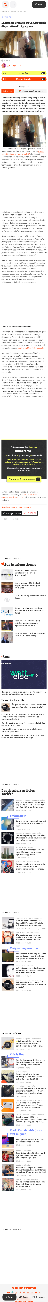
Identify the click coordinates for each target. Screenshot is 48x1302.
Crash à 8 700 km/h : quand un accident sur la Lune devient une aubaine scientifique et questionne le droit (22, 716)
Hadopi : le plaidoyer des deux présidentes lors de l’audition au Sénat (29, 610)
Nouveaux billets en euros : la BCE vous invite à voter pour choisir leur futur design (22, 736)
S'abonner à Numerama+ (22, 479)
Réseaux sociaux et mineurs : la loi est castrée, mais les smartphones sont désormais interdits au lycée (30, 866)
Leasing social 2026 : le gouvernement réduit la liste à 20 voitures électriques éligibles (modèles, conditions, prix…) (31, 1119)
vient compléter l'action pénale (30, 348)
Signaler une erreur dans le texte (16, 507)
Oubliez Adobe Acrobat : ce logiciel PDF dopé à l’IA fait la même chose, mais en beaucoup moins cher (30, 922)
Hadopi (15, 519)
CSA (5, 519)
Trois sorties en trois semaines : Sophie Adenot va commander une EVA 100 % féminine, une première (30, 804)
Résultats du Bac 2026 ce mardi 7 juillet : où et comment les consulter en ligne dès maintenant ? (30, 1155)
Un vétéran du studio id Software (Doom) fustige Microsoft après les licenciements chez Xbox (31, 1090)
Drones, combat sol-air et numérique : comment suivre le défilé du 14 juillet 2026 (30, 1076)
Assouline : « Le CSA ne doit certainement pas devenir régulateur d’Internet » (27, 623)
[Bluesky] (35, 1292)
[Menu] (13, 4)
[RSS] (31, 1292)
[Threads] (39, 1292)
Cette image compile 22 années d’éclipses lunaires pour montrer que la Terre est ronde (31, 837)
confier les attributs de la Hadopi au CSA (22, 152)
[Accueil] (5, 4)
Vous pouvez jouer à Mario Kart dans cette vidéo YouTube (30, 1140)
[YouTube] (8, 1292)
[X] (16, 1292)
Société (7, 17)
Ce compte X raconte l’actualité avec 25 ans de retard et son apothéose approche (30, 852)
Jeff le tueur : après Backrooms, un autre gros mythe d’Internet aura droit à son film (30, 970)
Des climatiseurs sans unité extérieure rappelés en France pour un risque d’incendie (29, 1105)
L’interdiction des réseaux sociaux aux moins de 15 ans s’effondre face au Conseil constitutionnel (29, 937)
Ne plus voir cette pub (11, 558)
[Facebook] (24, 1292)
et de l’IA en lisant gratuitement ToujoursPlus (19, 496)
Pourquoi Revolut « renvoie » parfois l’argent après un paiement (21, 730)
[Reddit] (27, 1292)
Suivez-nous (8, 91)
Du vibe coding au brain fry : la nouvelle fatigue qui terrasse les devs (23, 724)
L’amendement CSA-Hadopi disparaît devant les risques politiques (27, 585)
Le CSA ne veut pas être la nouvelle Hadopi (30, 596)
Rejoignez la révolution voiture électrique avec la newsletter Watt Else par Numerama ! (23, 693)
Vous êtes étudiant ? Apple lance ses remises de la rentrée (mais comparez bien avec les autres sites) (31, 955)
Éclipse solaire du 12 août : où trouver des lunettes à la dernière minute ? (29, 705)
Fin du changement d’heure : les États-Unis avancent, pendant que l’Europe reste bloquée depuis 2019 (30, 1062)
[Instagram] (20, 1292)
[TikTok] (12, 1292)
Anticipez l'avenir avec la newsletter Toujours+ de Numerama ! (26, 572)
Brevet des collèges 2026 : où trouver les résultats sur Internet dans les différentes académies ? (31, 1169)
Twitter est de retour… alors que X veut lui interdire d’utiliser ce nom (31, 823)
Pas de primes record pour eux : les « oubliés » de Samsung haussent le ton (30, 1184)
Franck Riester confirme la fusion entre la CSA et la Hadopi (30, 634)
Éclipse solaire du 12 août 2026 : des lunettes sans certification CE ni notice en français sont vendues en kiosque (28, 1043)
